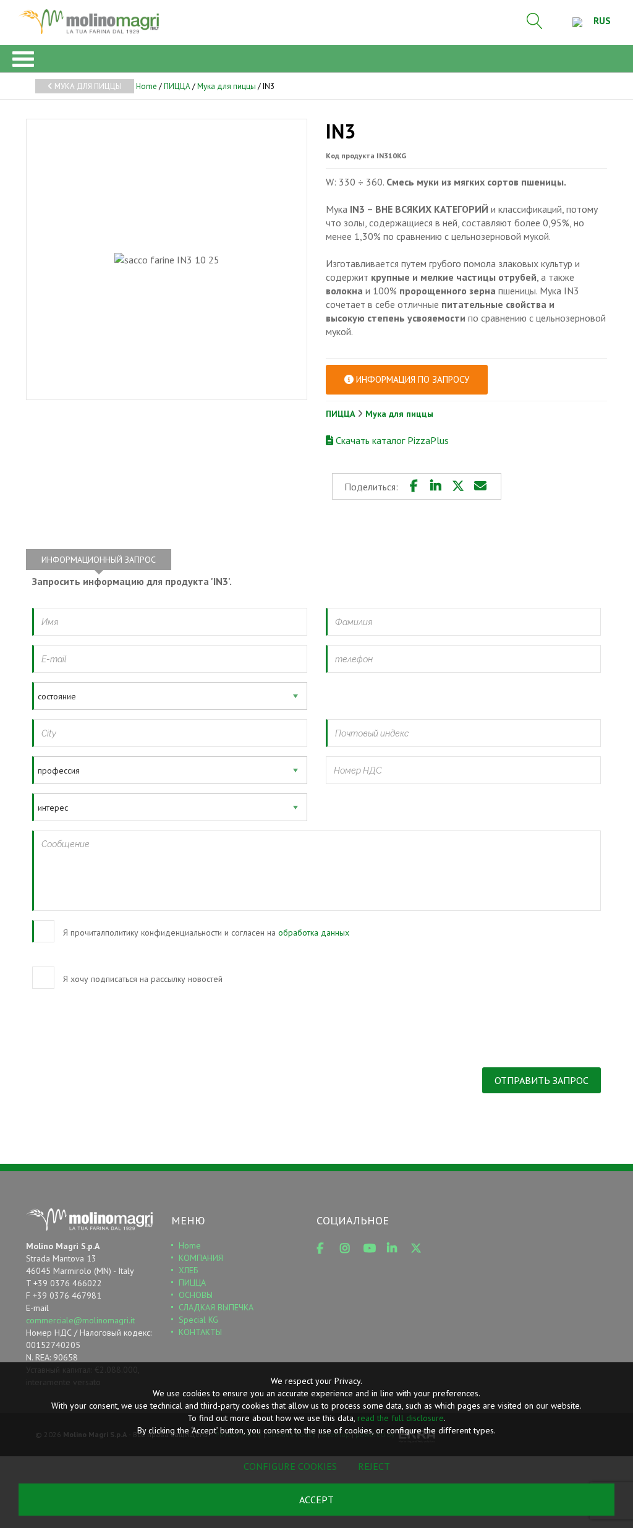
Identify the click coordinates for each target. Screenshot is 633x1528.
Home (146, 86)
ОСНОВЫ (196, 1294)
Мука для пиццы (87, 86)
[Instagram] (349, 1248)
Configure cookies (290, 1466)
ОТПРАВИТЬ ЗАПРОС (541, 1080)
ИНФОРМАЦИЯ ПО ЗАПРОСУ (411, 379)
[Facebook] (413, 486)
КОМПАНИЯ (201, 1257)
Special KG (198, 1319)
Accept (316, 1499)
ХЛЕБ (188, 1270)
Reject (374, 1466)
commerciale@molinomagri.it (80, 1320)
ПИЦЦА (177, 86)
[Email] (480, 486)
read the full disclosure (400, 1417)
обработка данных (313, 932)
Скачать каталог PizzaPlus (391, 440)
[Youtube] (372, 1248)
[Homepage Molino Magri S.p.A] (89, 21)
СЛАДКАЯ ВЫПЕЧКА (216, 1307)
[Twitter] (458, 486)
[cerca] (534, 21)
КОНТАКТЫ (200, 1332)
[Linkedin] (436, 486)
